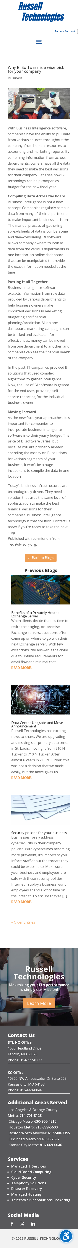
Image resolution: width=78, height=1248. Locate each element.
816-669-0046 (51, 1145)
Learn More (39, 1003)
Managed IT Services (28, 1166)
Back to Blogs (43, 557)
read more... (22, 667)
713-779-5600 (47, 1127)
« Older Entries (23, 922)
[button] (39, 42)
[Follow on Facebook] (12, 1224)
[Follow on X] (22, 1224)
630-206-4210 (45, 1121)
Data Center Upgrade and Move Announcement (37, 724)
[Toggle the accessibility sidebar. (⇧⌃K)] (66, 1236)
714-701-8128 (31, 1115)
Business (15, 78)
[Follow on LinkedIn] (33, 1224)
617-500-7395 (59, 1133)
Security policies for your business (39, 832)
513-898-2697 (48, 1139)
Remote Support (65, 31)
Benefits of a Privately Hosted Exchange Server (35, 614)
